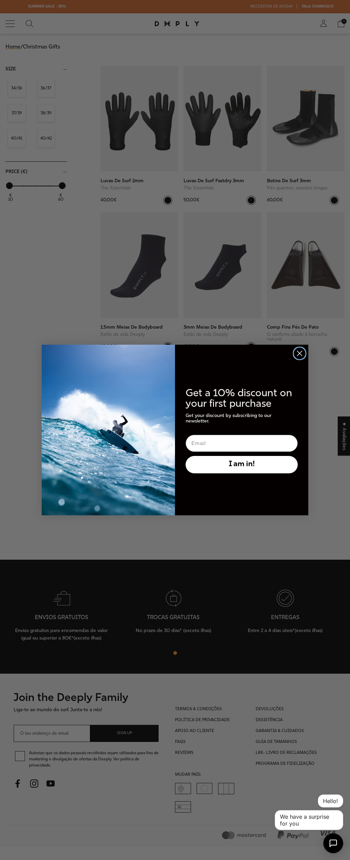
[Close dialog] (300, 353)
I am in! (242, 464)
